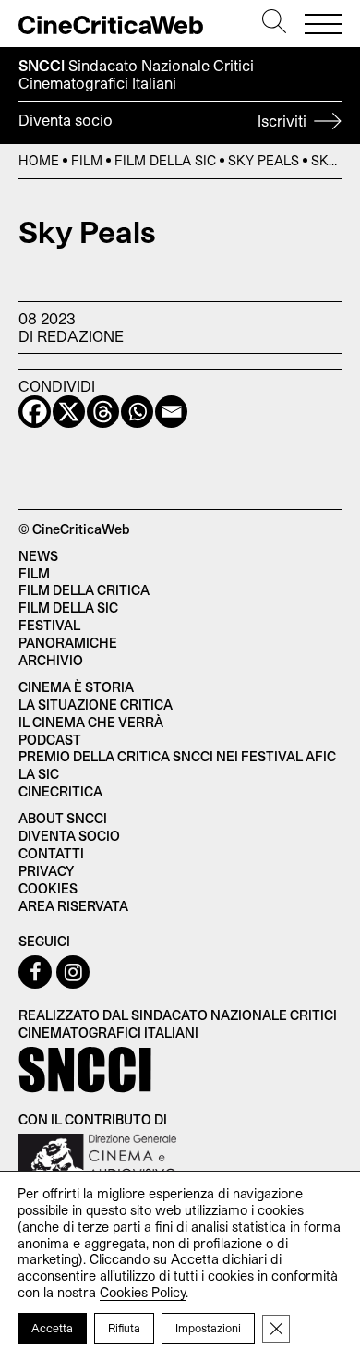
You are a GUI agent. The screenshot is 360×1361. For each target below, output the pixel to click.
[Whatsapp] (137, 411)
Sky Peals (263, 160)
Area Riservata (73, 906)
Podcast (49, 739)
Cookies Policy (143, 1292)
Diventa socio (164, 120)
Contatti (51, 853)
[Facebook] (34, 411)
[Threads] (103, 411)
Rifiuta (124, 1327)
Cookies (48, 888)
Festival (49, 625)
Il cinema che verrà (90, 722)
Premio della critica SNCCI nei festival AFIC (177, 756)
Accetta (52, 1327)
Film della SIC (165, 160)
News (38, 556)
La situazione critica (95, 704)
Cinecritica (60, 791)
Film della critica (84, 590)
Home (38, 160)
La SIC (38, 774)
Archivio (50, 660)
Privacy (46, 871)
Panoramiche (67, 642)
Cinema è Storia (76, 687)
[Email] (171, 411)
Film (86, 160)
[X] (69, 411)
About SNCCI (62, 818)
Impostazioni (208, 1327)
